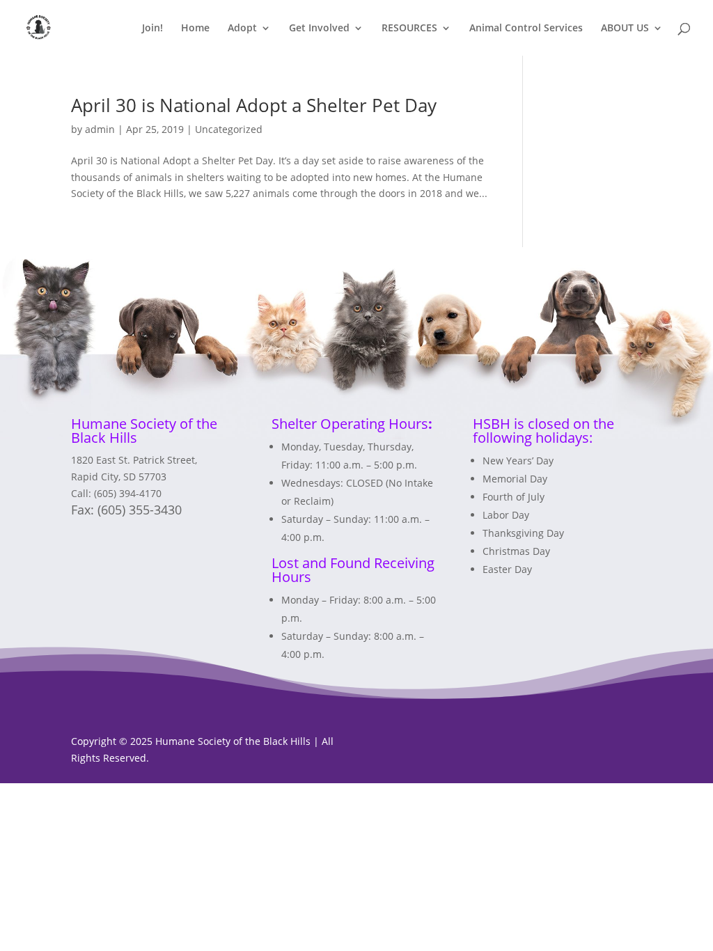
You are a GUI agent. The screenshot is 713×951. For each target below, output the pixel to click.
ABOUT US (625, 28)
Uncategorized (229, 129)
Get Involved (319, 28)
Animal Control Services (526, 28)
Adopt (242, 28)
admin (100, 129)
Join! (152, 28)
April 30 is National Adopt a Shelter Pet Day (254, 105)
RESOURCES (409, 28)
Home (195, 28)
